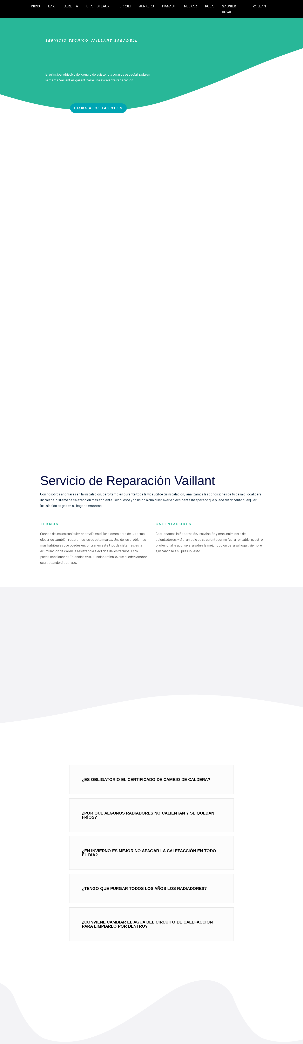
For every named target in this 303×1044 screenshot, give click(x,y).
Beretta (71, 6)
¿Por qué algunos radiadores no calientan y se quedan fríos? (148, 815)
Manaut (169, 6)
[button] (151, 779)
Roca (209, 6)
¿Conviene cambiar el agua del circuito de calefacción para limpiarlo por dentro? (147, 924)
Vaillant (260, 6)
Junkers (146, 6)
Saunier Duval (229, 9)
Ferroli (124, 6)
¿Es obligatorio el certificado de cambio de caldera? (146, 779)
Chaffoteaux (97, 6)
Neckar (190, 6)
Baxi (51, 6)
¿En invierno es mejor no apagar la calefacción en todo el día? (149, 853)
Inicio (35, 6)
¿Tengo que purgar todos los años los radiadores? (144, 888)
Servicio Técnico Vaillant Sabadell (91, 40)
